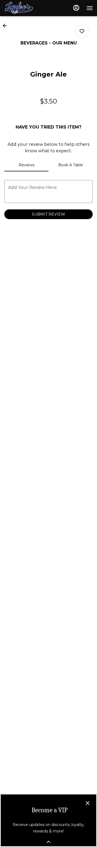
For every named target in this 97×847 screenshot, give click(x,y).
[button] (6, 25)
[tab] (26, 164)
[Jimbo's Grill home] (28, 8)
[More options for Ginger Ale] (81, 31)
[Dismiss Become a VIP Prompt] (87, 803)
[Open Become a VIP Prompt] (48, 842)
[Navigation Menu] (90, 8)
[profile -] (76, 8)
